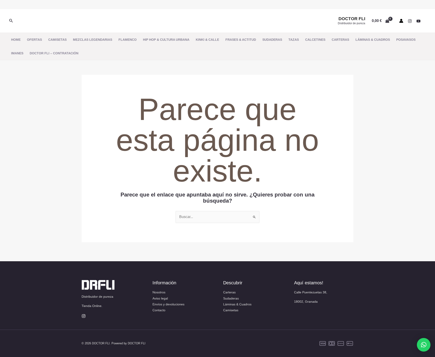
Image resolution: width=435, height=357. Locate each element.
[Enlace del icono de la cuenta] (401, 21)
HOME (16, 39)
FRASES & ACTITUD (240, 39)
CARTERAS (340, 39)
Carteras (229, 292)
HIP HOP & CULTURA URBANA (166, 39)
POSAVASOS (406, 39)
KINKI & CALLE (207, 39)
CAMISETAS (57, 39)
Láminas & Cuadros (237, 304)
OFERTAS (34, 39)
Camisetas (230, 310)
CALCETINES (315, 39)
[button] (11, 21)
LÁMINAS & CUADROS (372, 39)
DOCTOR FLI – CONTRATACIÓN (54, 53)
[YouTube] (418, 21)
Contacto (158, 310)
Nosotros (158, 292)
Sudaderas (231, 298)
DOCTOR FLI (351, 18)
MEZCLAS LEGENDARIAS (92, 39)
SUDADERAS (272, 39)
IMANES (17, 53)
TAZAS (293, 39)
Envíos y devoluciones (168, 304)
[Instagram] (410, 21)
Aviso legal (160, 298)
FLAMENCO (127, 39)
